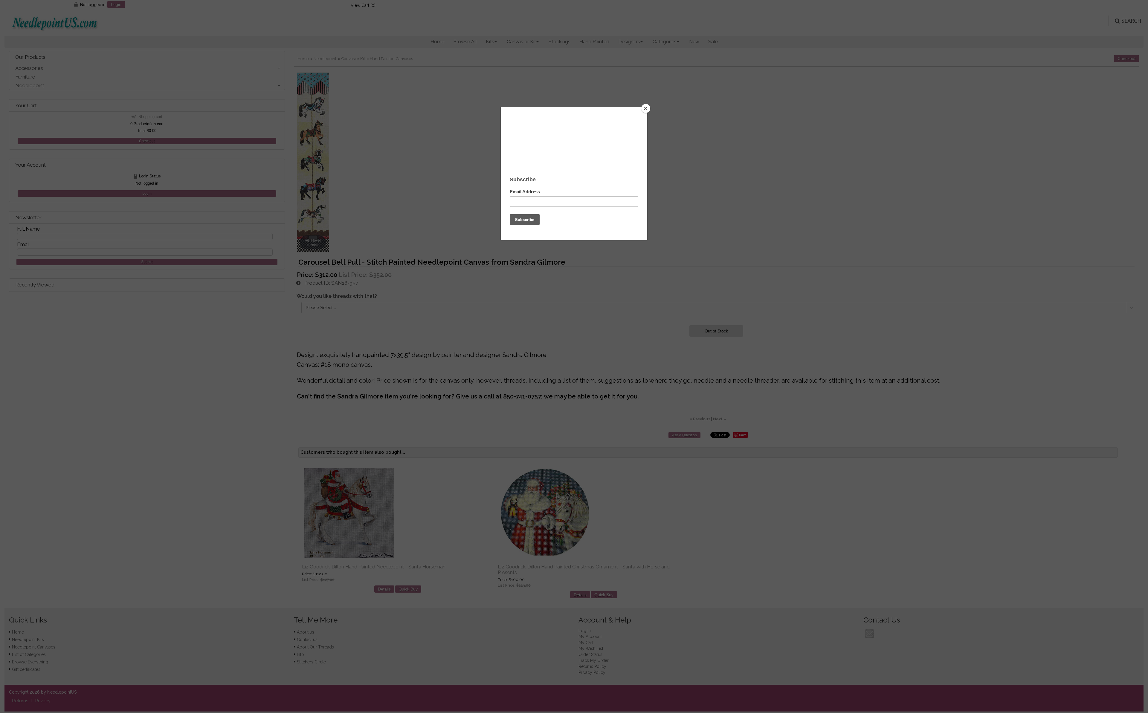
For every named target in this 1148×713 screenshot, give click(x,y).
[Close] (645, 108)
